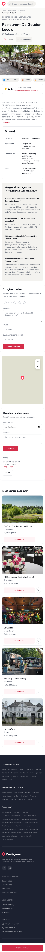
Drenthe (13, 799)
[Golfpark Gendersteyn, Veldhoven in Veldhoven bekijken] (22, 509)
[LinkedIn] (10, 868)
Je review (7, 308)
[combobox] (21, 4)
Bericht (6, 433)
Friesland (33, 796)
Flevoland (21, 799)
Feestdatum (8, 422)
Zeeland (29, 799)
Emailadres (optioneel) (13, 335)
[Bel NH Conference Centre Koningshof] (38, 590)
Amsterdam (5, 769)
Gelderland (35, 792)
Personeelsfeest (23, 829)
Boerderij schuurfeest (30, 833)
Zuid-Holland (18, 792)
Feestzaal (25, 812)
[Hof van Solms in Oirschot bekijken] (22, 712)
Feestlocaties (12, 11)
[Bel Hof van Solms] (38, 742)
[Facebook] (4, 868)
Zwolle (22, 773)
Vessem (22, 11)
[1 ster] (5, 303)
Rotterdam (14, 769)
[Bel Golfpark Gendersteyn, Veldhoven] (38, 539)
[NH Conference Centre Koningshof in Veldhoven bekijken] (22, 560)
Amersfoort (5, 776)
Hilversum (30, 773)
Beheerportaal (7, 908)
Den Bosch (5, 773)
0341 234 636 (10, 927)
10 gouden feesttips (25, 836)
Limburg (16, 796)
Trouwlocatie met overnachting (12, 822)
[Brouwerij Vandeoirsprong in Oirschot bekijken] (22, 661)
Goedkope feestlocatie (29, 819)
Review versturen (13, 347)
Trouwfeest (5, 833)
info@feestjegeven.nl (13, 924)
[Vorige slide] (3, 59)
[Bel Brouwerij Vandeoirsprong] (38, 691)
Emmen (4, 779)
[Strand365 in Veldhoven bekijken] (22, 610)
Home (4, 11)
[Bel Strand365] (38, 641)
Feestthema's (7, 885)
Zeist (10, 779)
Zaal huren (16, 812)
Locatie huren (16, 833)
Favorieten (6, 889)
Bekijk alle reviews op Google (25, 90)
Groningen (33, 776)
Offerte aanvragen (22, 948)
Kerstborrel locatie (8, 826)
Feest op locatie (7, 839)
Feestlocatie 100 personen (11, 819)
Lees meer (6, 122)
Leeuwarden (24, 776)
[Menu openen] (40, 4)
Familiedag (34, 829)
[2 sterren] (10, 303)
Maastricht (14, 773)
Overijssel (24, 796)
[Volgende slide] (41, 59)
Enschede (14, 776)
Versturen (10, 449)
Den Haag (30, 769)
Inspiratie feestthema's (9, 836)
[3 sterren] (15, 303)
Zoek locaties (7, 881)
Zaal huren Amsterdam (23, 826)
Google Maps (8, 467)
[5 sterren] (24, 303)
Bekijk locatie (19, 539)
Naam (5, 325)
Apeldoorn (38, 773)
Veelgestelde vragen (9, 892)
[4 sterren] (19, 303)
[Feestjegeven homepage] (4, 4)
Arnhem (38, 769)
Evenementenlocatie (9, 829)
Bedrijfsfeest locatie (31, 822)
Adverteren (6, 912)
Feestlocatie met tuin (29, 816)
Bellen (8, 473)
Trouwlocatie (6, 812)
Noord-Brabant (7, 796)
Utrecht (22, 769)
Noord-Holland (7, 792)
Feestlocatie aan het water (11, 816)
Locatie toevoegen (9, 904)
